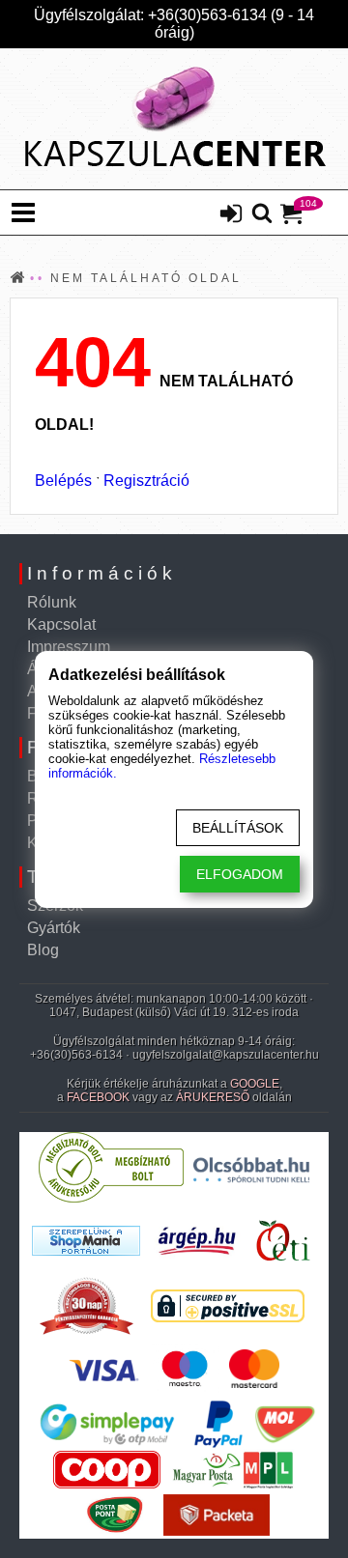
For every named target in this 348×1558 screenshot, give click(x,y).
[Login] (231, 215)
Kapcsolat (61, 624)
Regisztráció (146, 480)
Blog (43, 950)
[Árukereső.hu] (111, 1198)
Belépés (63, 480)
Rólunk (51, 602)
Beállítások (237, 828)
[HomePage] (174, 119)
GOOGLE (254, 1084)
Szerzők (55, 905)
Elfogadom (239, 874)
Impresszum (68, 646)
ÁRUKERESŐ (212, 1097)
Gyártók (53, 928)
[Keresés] (262, 214)
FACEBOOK (98, 1097)
